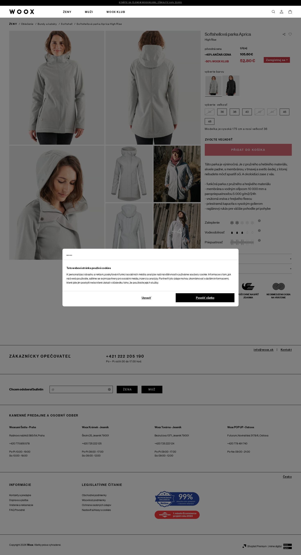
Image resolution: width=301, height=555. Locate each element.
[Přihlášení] (281, 11)
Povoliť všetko (205, 297)
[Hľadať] (273, 11)
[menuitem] (67, 12)
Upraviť (146, 297)
